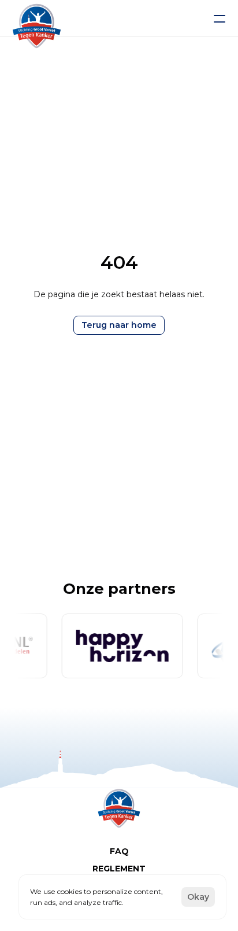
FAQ (119, 851)
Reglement (119, 868)
